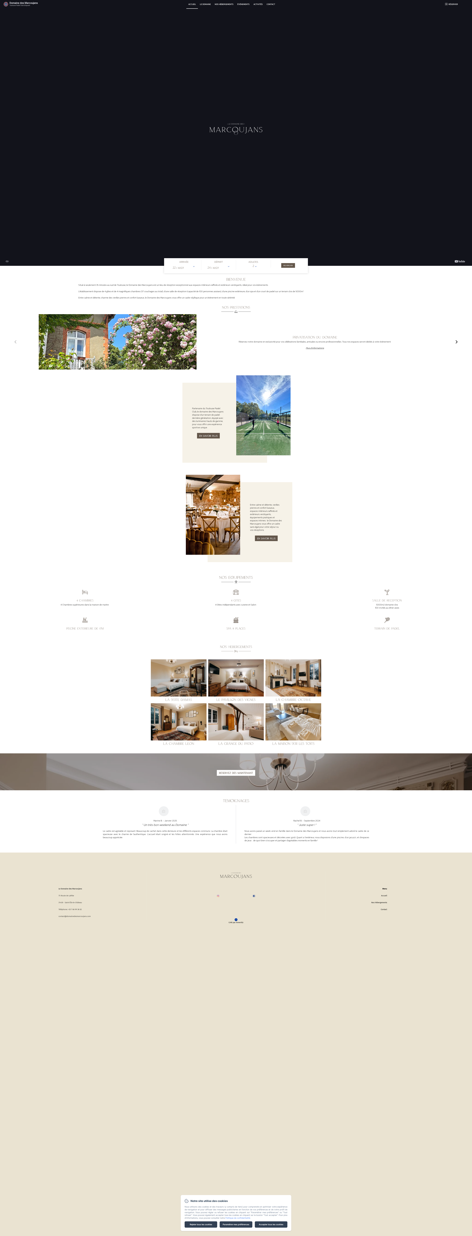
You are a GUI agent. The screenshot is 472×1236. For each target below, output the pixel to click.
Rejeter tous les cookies (201, 1224)
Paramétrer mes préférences (236, 1224)
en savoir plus (208, 435)
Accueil (192, 4)
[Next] (456, 342)
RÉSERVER (453, 4)
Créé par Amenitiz (236, 922)
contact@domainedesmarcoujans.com (75, 916)
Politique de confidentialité (237, 1218)
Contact (271, 4)
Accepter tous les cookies (271, 1224)
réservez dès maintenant (236, 773)
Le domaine (205, 4)
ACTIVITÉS (258, 4)
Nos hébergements (224, 4)
